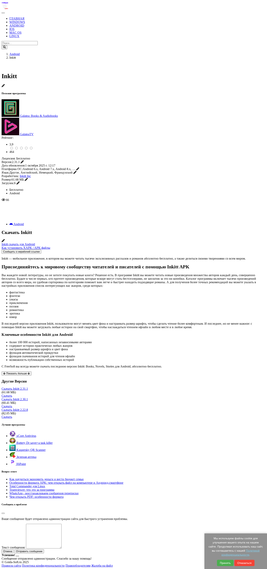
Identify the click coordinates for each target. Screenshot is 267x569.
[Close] (3, 513)
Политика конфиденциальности (43, 565)
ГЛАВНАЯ (16, 18)
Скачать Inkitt (15, 388)
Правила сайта (11, 565)
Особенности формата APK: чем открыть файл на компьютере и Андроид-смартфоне (66, 482)
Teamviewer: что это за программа (31, 489)
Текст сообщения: (13, 547)
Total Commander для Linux (27, 486)
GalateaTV (27, 134)
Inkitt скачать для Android (18, 244)
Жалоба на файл (102, 565)
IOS (11, 29)
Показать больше (16, 373)
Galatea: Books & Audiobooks (39, 115)
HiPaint (21, 464)
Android (18, 224)
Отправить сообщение (29, 551)
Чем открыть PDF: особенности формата (36, 496)
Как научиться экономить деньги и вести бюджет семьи (46, 479)
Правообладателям (77, 565)
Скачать (7, 395)
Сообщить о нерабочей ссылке (21, 251)
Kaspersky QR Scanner (31, 450)
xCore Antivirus (26, 435)
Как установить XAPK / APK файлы (26, 247)
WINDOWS (17, 22)
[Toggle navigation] (3, 12)
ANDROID (16, 25)
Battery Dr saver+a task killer (34, 442)
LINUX (14, 36)
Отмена (7, 551)
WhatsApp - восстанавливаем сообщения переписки (44, 493)
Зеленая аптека (26, 457)
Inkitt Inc (25, 176)
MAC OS (15, 32)
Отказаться (244, 563)
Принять (225, 563)
